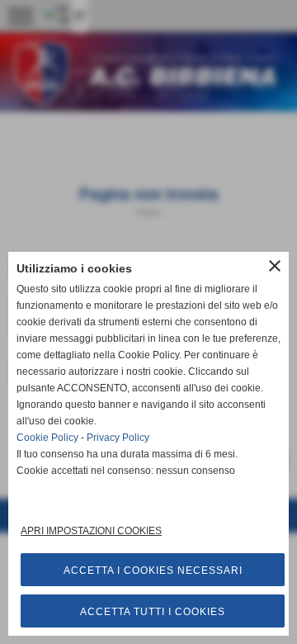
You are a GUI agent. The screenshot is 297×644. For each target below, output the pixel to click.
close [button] (275, 266)
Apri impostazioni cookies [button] (91, 531)
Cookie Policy (47, 437)
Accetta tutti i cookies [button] (152, 612)
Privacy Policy (118, 437)
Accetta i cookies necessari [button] (153, 570)
